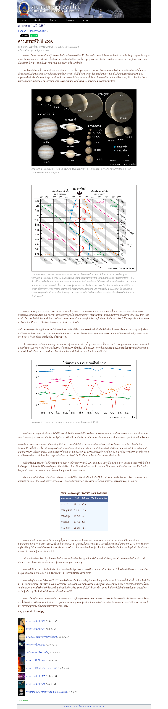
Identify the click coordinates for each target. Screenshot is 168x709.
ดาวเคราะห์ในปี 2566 (35, 660)
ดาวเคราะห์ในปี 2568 (35, 629)
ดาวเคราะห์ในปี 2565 (35, 676)
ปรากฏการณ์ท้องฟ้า (37, 31)
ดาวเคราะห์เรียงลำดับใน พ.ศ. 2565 (41, 668)
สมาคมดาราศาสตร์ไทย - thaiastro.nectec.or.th (84, 707)
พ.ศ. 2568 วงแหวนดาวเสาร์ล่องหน (41, 637)
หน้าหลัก (22, 31)
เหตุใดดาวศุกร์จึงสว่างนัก (37, 653)
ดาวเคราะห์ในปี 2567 (35, 645)
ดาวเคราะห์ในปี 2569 (35, 621)
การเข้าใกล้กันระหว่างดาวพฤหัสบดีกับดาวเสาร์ (46, 692)
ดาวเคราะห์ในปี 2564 (35, 684)
